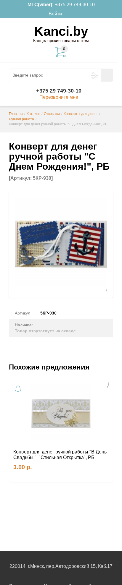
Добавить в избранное (104, 288)
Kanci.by (61, 31)
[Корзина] (71, 13)
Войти (55, 13)
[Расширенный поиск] (94, 75)
